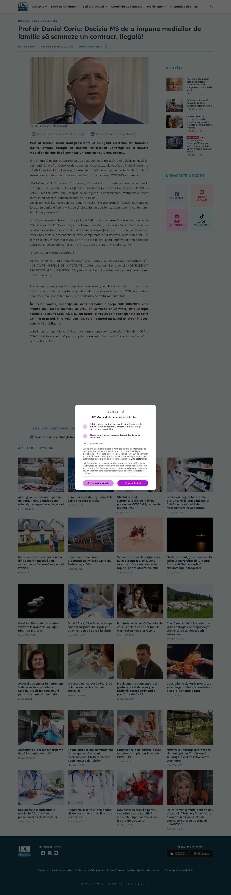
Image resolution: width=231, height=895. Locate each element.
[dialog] (115, 447)
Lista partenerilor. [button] (139, 459)
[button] (115, 443)
